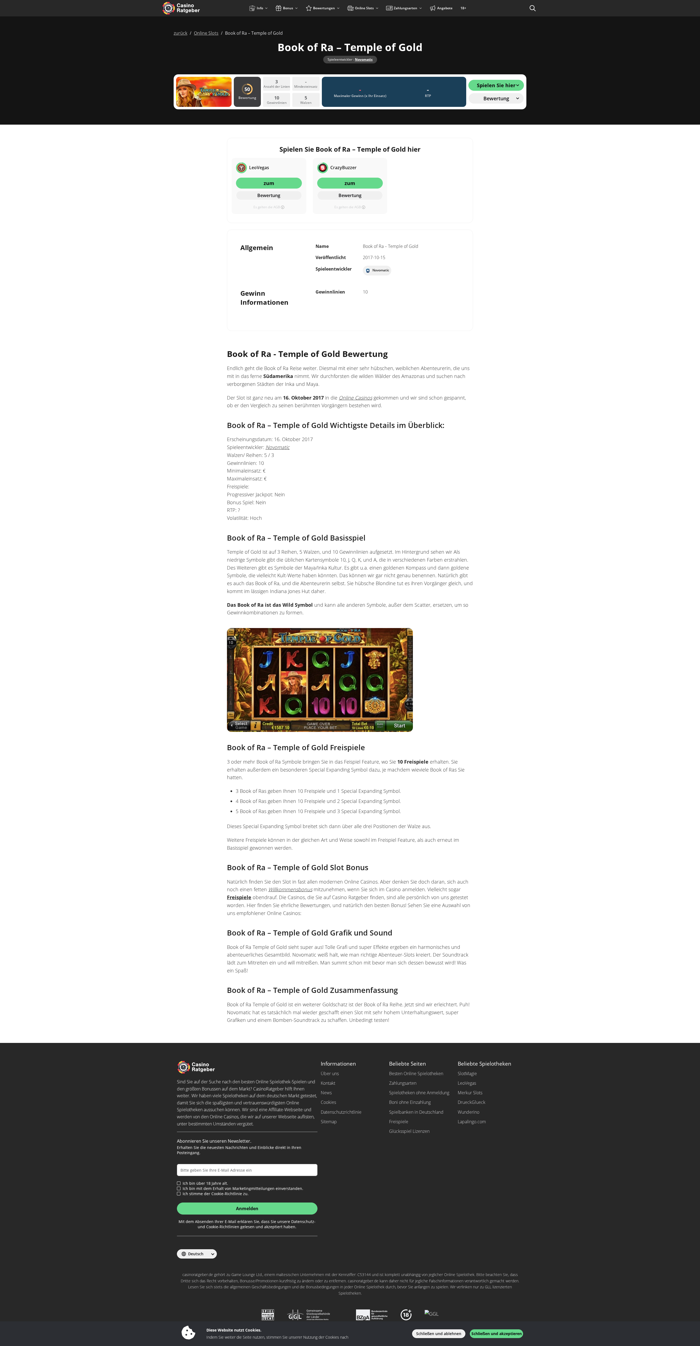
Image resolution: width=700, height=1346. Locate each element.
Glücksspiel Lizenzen (409, 1131)
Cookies (328, 1102)
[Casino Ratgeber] (192, 8)
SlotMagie (467, 1074)
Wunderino (468, 1112)
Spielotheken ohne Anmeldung (419, 1093)
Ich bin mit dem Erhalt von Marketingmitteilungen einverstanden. (243, 1188)
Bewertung (268, 195)
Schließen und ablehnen (438, 1333)
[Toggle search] (532, 8)
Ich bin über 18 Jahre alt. (205, 1183)
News (326, 1093)
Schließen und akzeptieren (496, 1333)
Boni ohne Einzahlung (410, 1102)
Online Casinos (355, 397)
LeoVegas (467, 1083)
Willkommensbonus (290, 889)
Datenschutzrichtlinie (341, 1112)
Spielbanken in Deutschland (416, 1112)
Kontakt (328, 1083)
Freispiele (239, 897)
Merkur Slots (470, 1093)
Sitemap (329, 1122)
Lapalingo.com (472, 1122)
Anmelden (247, 1209)
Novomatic (364, 59)
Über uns (330, 1074)
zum (269, 183)
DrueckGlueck (471, 1102)
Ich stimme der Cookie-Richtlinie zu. (216, 1194)
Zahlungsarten (402, 1083)
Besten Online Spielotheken (416, 1074)
